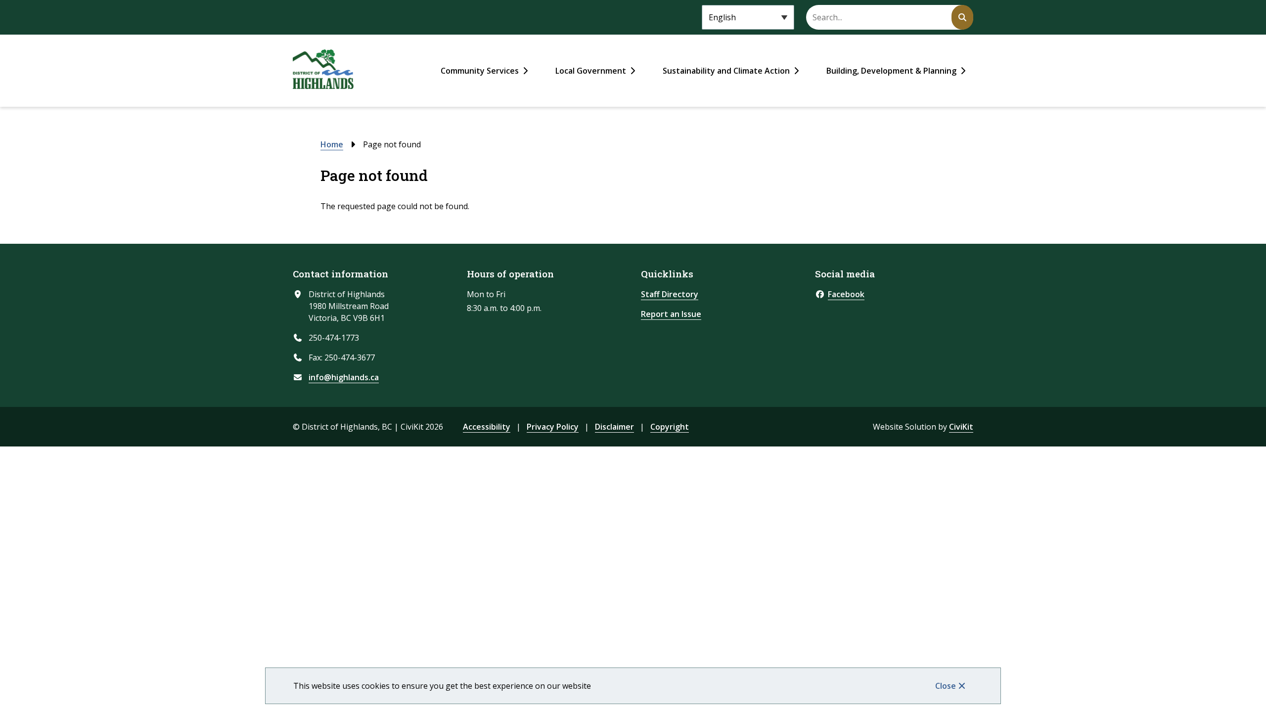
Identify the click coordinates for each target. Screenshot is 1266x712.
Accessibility (486, 426)
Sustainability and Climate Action (726, 70)
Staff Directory (669, 294)
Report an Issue (671, 314)
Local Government (590, 70)
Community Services (480, 70)
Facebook (846, 294)
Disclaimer (614, 426)
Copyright (669, 426)
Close (945, 685)
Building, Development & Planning (891, 70)
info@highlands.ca (344, 377)
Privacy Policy (553, 426)
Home (331, 144)
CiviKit (961, 426)
